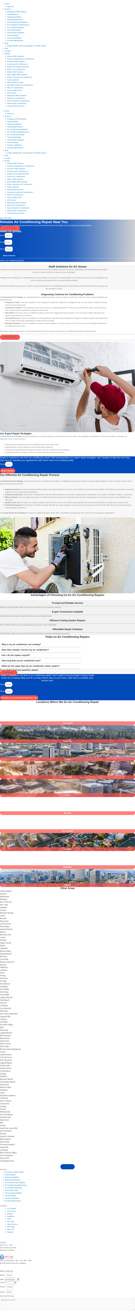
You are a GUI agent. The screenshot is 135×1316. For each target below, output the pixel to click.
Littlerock (4, 1098)
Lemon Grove (5, 924)
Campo (3, 910)
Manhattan (4, 896)
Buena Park (5, 1038)
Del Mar (3, 940)
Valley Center (5, 943)
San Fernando (6, 1131)
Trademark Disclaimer (20, 1266)
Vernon (3, 1109)
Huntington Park (7, 1161)
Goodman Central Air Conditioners (20, 85)
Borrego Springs (7, 913)
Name (2, 235)
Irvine (2, 1093)
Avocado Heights (7, 1144)
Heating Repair (12, 14)
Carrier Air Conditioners (16, 69)
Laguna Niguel (6, 1063)
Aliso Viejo (4, 1046)
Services (8, 9)
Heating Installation (14, 17)
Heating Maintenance (15, 20)
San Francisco (12, 1224)
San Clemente (6, 1060)
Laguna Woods (6, 997)
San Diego (4, 992)
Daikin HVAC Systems (15, 72)
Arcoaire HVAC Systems (16, 61)
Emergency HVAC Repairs (16, 12)
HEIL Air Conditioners (15, 88)
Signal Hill (4, 1147)
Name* (3, 1275)
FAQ (6, 48)
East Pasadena (6, 1155)
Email (2, 242)
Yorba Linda (5, 1065)
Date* (2, 1279)
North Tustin (5, 1044)
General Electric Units (15, 82)
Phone (2, 249)
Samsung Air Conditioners (17, 103)
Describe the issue (7, 1296)
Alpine (2, 945)
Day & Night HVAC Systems (17, 75)
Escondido (4, 989)
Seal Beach (4, 1000)
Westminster (5, 1035)
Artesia (3, 1133)
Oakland (3, 907)
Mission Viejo (5, 1087)
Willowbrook (5, 1112)
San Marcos (5, 984)
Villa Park (4, 1011)
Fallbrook (4, 967)
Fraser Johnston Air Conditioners (19, 77)
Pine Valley (4, 926)
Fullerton (3, 1076)
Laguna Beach (6, 1033)
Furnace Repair (12, 35)
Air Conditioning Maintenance (18, 25)
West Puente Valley (8, 1153)
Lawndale (4, 1150)
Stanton (3, 1003)
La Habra (4, 1022)
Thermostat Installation (15, 33)
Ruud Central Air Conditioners (18, 101)
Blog (6, 43)
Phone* (3, 1287)
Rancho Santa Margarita (10, 1049)
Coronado (4, 959)
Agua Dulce (5, 1142)
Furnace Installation (14, 38)
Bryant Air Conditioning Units (18, 67)
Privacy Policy (5, 1266)
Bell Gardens (5, 1139)
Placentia (4, 1030)
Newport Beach (6, 1079)
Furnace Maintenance (15, 40)
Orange (3, 1074)
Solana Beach (6, 954)
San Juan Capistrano (9, 1014)
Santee (3, 965)
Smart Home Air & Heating (12, 436)
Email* (2, 1292)
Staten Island (5, 891)
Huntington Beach (7, 1082)
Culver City (11, 1211)
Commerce (4, 1104)
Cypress (3, 1019)
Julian (2, 915)
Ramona (3, 956)
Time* (2, 1283)
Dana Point (4, 1041)
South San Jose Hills (9, 1128)
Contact (8, 51)
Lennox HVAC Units (14, 90)
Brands (7, 54)
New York (10, 1229)
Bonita (2, 932)
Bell (1, 1123)
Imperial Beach (6, 929)
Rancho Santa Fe (7, 962)
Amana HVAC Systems (15, 56)
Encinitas (4, 978)
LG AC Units (11, 93)
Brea (2, 1027)
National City (5, 935)
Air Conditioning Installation (17, 22)
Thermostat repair (11, 1190)
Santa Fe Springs (7, 1136)
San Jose (4, 905)
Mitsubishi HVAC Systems (16, 96)
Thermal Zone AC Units (15, 106)
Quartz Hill (4, 1158)
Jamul (2, 937)
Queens (3, 894)
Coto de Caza (5, 1057)
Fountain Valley (6, 1024)
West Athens (5, 1101)
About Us (10, 7)
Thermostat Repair (14, 30)
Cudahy (3, 1106)
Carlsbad (4, 986)
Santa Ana (4, 1084)
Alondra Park (5, 1117)
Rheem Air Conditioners (16, 98)
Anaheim (4, 1090)
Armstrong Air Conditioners (17, 64)
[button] (40, 644)
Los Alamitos (5, 1008)
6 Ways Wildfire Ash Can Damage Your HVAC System (26, 46)
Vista (2, 973)
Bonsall (3, 918)
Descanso (4, 921)
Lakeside (4, 948)
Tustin (2, 1052)
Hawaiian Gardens (8, 1095)
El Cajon (3, 981)
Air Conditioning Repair (16, 27)
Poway (3, 975)
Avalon (3, 1125)
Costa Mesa (5, 1071)
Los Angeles (11, 1208)
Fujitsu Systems (13, 80)
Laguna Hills (5, 1016)
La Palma (4, 1005)
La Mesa (3, 970)
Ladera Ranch (6, 1054)
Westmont (4, 1120)
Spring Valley (5, 951)
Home (7, 4)
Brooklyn (3, 899)
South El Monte (6, 1114)
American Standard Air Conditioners (20, 59)
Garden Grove (5, 1068)
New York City (6, 902)
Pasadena (10, 1216)
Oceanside (4, 995)
